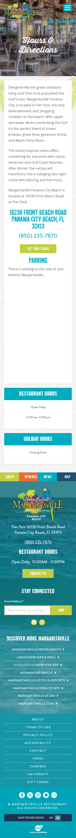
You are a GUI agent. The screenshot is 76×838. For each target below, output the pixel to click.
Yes (51, 818)
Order (10, 477)
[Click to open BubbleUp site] (38, 829)
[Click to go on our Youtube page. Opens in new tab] (46, 795)
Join (61, 610)
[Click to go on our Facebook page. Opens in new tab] (22, 795)
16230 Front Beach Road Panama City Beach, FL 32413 (38, 219)
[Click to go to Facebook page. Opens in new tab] (34, 622)
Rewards (31, 477)
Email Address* (13, 601)
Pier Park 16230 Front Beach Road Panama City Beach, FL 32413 (38, 529)
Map (67, 477)
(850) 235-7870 (38, 236)
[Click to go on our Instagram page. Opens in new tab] (38, 795)
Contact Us (38, 573)
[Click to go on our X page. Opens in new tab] (30, 795)
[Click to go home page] (20, 13)
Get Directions (38, 249)
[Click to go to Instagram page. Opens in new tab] (42, 622)
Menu (47, 477)
